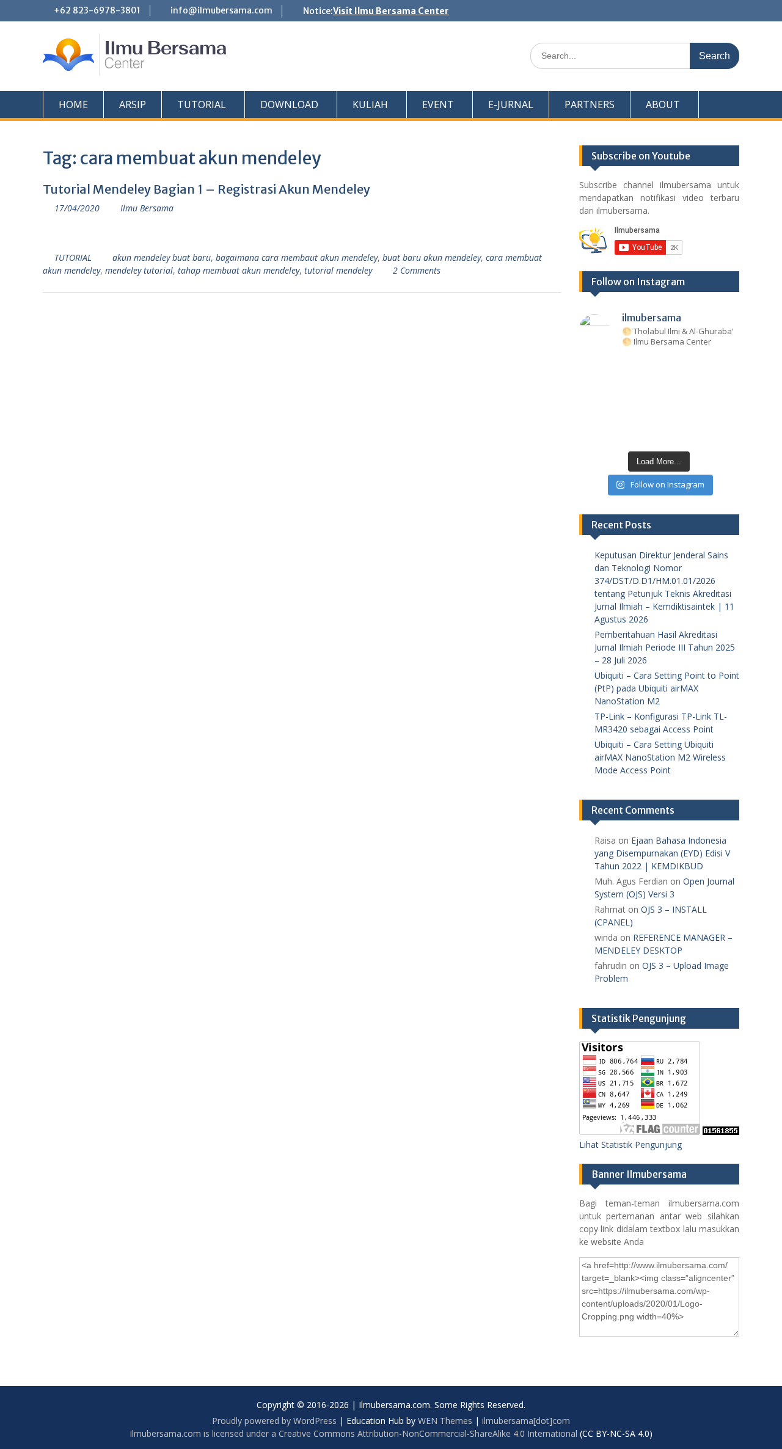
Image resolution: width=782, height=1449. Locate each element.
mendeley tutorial (139, 270)
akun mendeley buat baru (161, 257)
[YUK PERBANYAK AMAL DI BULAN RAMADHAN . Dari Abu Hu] (659, 412)
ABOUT (663, 104)
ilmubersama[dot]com (526, 1420)
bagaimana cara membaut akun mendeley (297, 257)
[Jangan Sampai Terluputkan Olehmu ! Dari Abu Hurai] (626, 390)
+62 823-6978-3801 (97, 10)
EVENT (438, 104)
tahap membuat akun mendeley (238, 270)
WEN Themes (445, 1420)
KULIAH (370, 104)
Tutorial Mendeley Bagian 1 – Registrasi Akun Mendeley (206, 189)
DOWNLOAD (289, 104)
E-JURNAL (510, 104)
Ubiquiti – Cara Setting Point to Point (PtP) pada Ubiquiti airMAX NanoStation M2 (666, 688)
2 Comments (416, 270)
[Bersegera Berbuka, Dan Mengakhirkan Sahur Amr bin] (626, 369)
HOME (73, 104)
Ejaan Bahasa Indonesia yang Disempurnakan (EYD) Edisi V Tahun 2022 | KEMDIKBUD (662, 853)
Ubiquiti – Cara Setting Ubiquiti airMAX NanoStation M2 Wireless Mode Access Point (660, 757)
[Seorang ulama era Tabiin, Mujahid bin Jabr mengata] (593, 390)
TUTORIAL (201, 104)
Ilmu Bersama (147, 208)
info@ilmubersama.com (221, 10)
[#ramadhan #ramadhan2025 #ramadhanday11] (659, 369)
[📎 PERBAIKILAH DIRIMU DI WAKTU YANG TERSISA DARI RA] (593, 412)
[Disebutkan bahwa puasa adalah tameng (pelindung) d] (692, 369)
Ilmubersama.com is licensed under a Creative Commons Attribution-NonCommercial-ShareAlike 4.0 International (353, 1433)
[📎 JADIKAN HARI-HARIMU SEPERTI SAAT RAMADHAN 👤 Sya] (626, 412)
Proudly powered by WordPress (274, 1420)
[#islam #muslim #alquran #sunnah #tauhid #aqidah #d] (692, 433)
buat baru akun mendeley (431, 257)
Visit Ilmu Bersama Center (391, 10)
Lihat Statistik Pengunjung (630, 1144)
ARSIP (132, 104)
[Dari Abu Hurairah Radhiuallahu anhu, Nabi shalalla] (659, 390)
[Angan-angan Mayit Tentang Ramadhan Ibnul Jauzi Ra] (726, 390)
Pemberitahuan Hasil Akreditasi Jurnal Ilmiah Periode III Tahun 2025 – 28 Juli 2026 (664, 647)
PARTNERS (590, 104)
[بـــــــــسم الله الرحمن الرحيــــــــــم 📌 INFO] (726, 412)
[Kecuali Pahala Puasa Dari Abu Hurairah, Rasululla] (692, 390)
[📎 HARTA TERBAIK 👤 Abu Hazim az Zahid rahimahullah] (692, 412)
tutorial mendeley (338, 270)
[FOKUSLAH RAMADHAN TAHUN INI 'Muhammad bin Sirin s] (593, 369)
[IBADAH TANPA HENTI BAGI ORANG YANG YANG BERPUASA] (726, 369)
